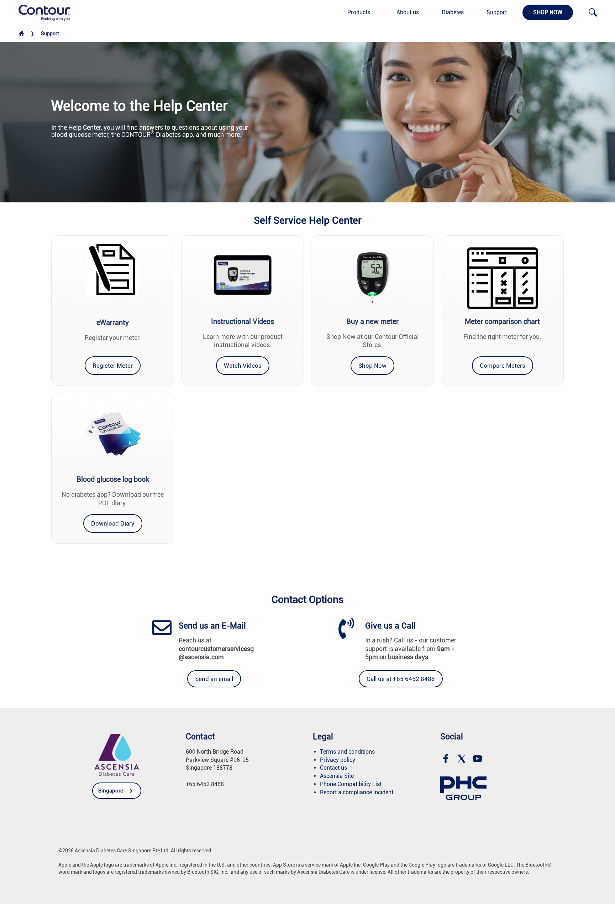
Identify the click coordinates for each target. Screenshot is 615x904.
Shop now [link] (547, 12)
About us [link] (407, 12)
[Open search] (593, 12)
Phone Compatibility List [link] (351, 784)
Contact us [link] (333, 767)
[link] (40, 12)
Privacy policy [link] (337, 759)
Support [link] (497, 12)
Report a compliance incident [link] (356, 792)
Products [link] (358, 12)
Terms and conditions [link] (347, 751)
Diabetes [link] (453, 12)
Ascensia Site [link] (337, 776)
